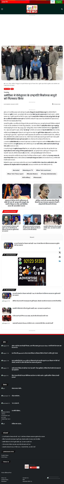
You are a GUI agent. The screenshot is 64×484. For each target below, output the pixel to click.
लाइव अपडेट (7, 89)
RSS (24, 479)
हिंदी (53, 2)
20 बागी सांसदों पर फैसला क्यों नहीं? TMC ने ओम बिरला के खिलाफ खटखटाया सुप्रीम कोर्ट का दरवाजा (10, 229)
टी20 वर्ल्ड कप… (16, 396)
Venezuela (37, 177)
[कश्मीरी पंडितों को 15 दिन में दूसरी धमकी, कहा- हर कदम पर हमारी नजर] (53, 219)
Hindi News (4, 457)
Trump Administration (49, 174)
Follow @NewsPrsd (6, 472)
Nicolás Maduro (33, 174)
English (59, 2)
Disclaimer (4, 481)
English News (4, 455)
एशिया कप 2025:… (17, 424)
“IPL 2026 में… (15, 403)
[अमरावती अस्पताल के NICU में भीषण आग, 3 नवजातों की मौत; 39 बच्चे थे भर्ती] (6, 325)
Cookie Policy (4, 479)
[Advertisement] (32, 31)
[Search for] (62, 9)
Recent (32, 237)
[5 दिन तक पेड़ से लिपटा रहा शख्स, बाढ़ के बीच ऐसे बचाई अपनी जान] (6, 318)
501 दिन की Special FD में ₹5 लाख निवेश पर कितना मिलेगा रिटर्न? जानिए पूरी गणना (35, 353)
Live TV (5, 2)
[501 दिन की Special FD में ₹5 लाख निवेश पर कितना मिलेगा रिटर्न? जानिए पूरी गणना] (5, 355)
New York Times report (15, 174)
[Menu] (2, 9)
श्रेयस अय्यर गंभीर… (17, 388)
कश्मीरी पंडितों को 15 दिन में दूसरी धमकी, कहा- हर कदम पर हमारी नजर (52, 228)
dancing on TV (28, 170)
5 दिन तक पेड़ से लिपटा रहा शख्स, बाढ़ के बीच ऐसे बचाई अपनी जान (30, 316)
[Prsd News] (32, 9)
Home (6, 83)
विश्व (10, 83)
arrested (16, 170)
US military (26, 177)
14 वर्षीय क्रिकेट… (16, 411)
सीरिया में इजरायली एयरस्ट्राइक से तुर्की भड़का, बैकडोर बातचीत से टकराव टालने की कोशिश (31, 228)
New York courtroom (44, 170)
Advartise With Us (27, 481)
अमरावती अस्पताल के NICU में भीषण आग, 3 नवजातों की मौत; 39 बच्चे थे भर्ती (33, 323)
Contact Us (25, 477)
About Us (3, 477)
